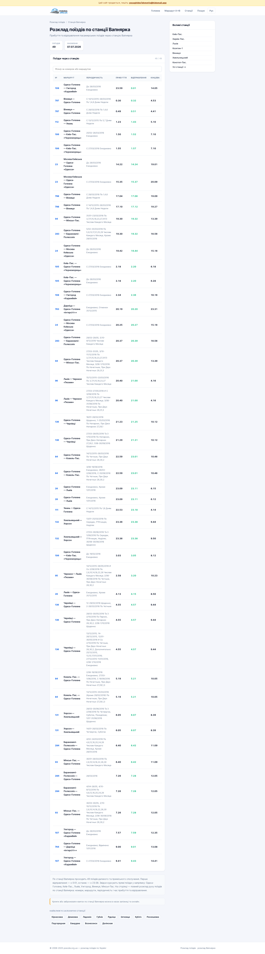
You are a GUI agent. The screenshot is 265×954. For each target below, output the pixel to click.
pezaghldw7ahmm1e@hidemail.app (148, 3)
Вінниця (177, 53)
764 (57, 846)
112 (57, 122)
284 (57, 745)
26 (56, 488)
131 (57, 715)
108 (57, 88)
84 (56, 456)
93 (56, 762)
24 (56, 250)
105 (57, 266)
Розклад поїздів (57, 22)
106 (57, 134)
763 (57, 309)
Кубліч (138, 917)
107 (57, 832)
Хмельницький (180, 57)
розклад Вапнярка (206, 948)
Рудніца (111, 917)
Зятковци (125, 917)
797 (57, 100)
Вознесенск (91, 923)
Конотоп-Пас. (179, 62)
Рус (211, 10)
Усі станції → (179, 67)
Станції (189, 10)
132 (57, 522)
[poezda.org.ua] (59, 11)
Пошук (201, 10)
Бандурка (75, 923)
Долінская (107, 923)
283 (57, 233)
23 (56, 164)
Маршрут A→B (172, 10)
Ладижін (87, 917)
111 (56, 509)
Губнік (100, 917)
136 (57, 421)
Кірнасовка (57, 917)
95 (56, 575)
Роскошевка (153, 917)
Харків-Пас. (179, 39)
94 (56, 218)
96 (56, 380)
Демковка (73, 917)
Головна (155, 10)
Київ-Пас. (177, 34)
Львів (175, 43)
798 (57, 196)
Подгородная (58, 923)
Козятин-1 (178, 48)
